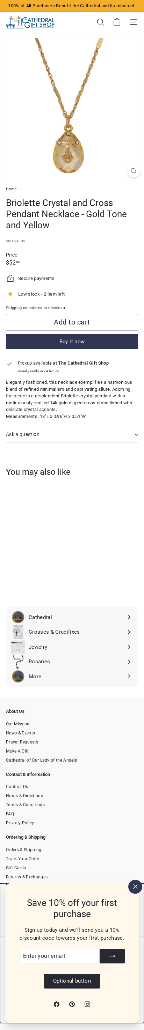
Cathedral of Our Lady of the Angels (41, 760)
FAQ (10, 813)
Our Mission (18, 724)
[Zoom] (133, 171)
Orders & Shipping (24, 849)
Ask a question (22, 434)
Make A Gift (17, 751)
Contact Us (17, 786)
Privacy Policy (20, 823)
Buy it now (72, 341)
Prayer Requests (22, 742)
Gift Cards (16, 867)
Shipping (14, 308)
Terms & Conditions (25, 804)
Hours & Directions (24, 795)
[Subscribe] (112, 956)
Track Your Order (22, 858)
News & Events (20, 733)
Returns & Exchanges (27, 877)
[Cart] (117, 22)
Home (12, 189)
